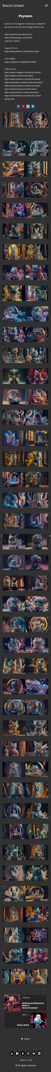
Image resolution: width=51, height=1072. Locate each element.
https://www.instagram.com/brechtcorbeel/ (23, 72)
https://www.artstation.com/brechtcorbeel (22, 79)
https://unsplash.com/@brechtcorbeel (20, 62)
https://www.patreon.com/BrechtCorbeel (22, 51)
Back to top (26, 1060)
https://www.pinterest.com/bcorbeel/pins (22, 92)
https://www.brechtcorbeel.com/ (18, 34)
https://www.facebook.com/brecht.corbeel (22, 85)
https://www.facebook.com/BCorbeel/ (21, 89)
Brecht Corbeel (13, 5)
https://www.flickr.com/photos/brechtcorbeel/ (24, 82)
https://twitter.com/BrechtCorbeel (19, 75)
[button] (25, 1039)
